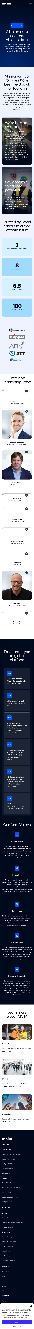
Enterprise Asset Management (11, 1154)
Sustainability (6, 1256)
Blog (3, 1281)
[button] (31, 1306)
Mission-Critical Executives (10, 1218)
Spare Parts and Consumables (11, 1187)
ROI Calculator (6, 1291)
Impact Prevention (7, 1251)
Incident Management (8, 1159)
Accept (17, 1322)
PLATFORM (5, 1144)
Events (4, 1286)
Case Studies (6, 1272)
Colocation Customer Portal (10, 1197)
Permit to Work (6, 1192)
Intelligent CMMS (7, 1164)
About (4, 1301)
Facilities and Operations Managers (12, 1222)
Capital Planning (7, 1237)
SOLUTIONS (6, 1207)
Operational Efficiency (8, 1260)
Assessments (6, 1173)
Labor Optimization (7, 1246)
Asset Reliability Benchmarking (11, 1183)
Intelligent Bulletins (7, 1201)
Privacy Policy (17, 1326)
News (4, 1276)
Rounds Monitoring (7, 1168)
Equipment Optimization (9, 1241)
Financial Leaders (7, 1227)
